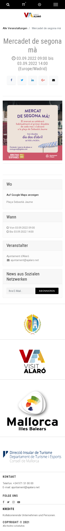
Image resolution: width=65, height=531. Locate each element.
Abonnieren (47, 291)
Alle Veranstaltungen (15, 28)
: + (13, 483)
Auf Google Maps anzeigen (22, 195)
